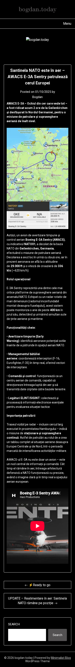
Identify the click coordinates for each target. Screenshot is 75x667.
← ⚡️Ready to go (37, 585)
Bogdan (37, 97)
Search (14, 624)
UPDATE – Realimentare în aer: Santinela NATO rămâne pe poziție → (37, 600)
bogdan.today (38, 8)
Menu (67, 24)
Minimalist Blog (61, 657)
